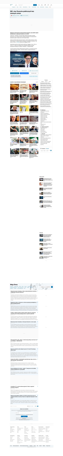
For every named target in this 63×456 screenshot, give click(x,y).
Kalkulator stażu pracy (34, 440)
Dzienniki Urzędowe (26, 438)
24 (41, 150)
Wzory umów (47, 439)
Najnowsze (46, 81)
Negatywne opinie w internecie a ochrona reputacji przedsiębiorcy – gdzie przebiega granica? (45, 85)
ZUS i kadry (11, 430)
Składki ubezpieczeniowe (41, 438)
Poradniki (15, 288)
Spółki (20, 286)
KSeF (10, 432)
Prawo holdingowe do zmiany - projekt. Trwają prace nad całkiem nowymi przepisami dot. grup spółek (45, 98)
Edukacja (18, 435)
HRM (17, 432)
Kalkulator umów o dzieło (44, 116)
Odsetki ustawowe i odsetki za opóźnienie (46, 134)
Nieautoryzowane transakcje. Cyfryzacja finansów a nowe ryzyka (45, 89)
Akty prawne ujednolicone (27, 440)
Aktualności (11, 286)
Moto (32, 430)
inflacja (18, 42)
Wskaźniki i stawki (41, 435)
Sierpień (47, 148)
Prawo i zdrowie (26, 433)
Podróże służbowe (41, 439)
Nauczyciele (18, 438)
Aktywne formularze (45, 126)
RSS (37, 445)
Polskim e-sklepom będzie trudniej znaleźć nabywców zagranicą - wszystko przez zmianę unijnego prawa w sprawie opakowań (45, 87)
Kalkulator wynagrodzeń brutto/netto (45, 114)
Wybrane (50, 81)
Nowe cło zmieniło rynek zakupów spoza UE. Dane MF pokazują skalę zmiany (45, 93)
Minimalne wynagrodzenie (42, 437)
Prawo (25, 287)
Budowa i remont (48, 430)
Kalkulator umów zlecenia (44, 115)
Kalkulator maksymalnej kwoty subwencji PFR (46, 122)
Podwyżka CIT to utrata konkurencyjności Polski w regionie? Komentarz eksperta (45, 100)
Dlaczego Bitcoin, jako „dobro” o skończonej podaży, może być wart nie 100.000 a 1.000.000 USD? (46, 91)
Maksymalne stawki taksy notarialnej (45, 142)
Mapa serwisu (48, 445)
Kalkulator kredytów (43, 118)
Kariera (35, 445)
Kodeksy (25, 441)
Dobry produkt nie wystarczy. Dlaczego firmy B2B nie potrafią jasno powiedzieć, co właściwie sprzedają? (46, 104)
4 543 (35, 406)
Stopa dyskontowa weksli (44, 143)
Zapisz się (24, 416)
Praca (25, 431)
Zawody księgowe (12, 431)
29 (49, 150)
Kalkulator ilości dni (43, 124)
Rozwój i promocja (12, 439)
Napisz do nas (25, 70)
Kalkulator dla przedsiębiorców (44, 113)
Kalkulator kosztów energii (44, 117)
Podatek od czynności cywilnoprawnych (46, 141)
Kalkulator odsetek (34, 439)
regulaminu (24, 414)
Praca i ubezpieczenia (20, 287)
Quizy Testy (42, 144)
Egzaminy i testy (19, 439)
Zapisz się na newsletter (35, 70)
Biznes (23, 286)
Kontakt (40, 445)
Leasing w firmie (30, 286)
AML (39, 432)
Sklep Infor (25, 432)
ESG (24, 288)
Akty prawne (26, 435)
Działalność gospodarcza (13, 287)
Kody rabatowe (47, 438)
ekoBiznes (11, 288)
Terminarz (43, 148)
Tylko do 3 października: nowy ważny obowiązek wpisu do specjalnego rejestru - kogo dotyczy (45, 106)
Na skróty (47, 435)
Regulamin (31, 445)
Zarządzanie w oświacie (20, 440)
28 (47, 150)
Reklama (44, 445)
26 (44, 150)
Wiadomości (11, 441)
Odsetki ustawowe (41, 440)
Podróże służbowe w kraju (44, 140)
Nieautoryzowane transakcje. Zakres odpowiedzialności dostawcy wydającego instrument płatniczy (45, 83)
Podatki (28, 287)
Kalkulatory (43, 109)
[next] (37, 406)
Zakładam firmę (16, 286)
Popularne (42, 81)
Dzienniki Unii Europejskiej (27, 439)
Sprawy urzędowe (26, 430)
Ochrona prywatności (16, 445)
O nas (11, 445)
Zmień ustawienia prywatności (24, 445)
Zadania (11, 438)
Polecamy (41, 232)
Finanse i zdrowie (34, 432)
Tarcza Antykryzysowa (20, 288)
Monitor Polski (26, 437)
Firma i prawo (42, 176)
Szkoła (18, 437)
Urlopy (18, 430)
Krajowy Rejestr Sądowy (44, 132)
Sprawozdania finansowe (41, 431)
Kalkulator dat (42, 125)
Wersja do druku (15, 70)
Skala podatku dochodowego (42, 441)
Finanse (25, 286)
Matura (18, 441)
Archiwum (47, 437)
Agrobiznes (31, 287)
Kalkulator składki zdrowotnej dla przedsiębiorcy (45, 111)
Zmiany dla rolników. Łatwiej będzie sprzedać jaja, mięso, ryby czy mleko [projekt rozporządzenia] (46, 96)
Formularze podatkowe (48, 440)
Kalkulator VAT (33, 438)
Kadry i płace (11, 440)
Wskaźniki (43, 133)
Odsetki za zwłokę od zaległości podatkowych (45, 136)
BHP (17, 431)
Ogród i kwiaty (47, 431)
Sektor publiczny (12, 435)
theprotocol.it (47, 441)
